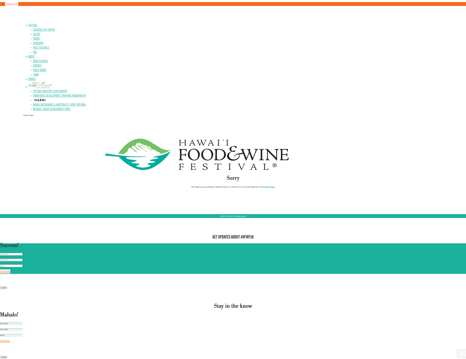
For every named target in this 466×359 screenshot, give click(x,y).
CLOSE (3, 288)
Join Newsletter (11, 4)
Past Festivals (41, 47)
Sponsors (38, 42)
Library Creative (241, 216)
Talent (36, 34)
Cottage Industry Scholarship (50, 91)
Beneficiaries (40, 60)
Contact (37, 65)
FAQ (35, 51)
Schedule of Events (44, 29)
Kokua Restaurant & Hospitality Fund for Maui (59, 104)
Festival (32, 25)
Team (36, 74)
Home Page (269, 186)
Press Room (39, 69)
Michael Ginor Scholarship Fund (51, 108)
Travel (36, 38)
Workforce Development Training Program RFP (59, 95)
